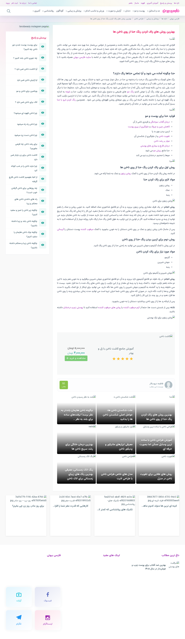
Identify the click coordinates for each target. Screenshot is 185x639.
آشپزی (37, 11)
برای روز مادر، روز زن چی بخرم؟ (28, 506)
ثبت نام (15, 3)
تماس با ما (32, 3)
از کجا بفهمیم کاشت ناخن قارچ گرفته (23, 179)
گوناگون (59, 11)
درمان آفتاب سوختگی (160, 122)
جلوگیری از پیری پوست (138, 127)
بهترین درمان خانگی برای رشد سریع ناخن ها (79, 446)
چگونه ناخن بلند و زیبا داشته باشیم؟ (24, 223)
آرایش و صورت (114, 11)
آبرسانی (60, 229)
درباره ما (23, 3)
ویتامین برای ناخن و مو (26, 91)
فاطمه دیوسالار (156, 384)
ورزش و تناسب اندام (94, 11)
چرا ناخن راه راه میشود (27, 124)
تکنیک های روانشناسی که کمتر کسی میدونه (110, 510)
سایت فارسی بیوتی (82, 57)
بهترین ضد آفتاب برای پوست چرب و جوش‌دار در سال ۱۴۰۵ (149, 567)
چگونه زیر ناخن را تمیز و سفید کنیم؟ (23, 212)
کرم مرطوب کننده (131, 307)
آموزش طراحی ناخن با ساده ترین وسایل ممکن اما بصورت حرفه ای (155, 444)
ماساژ (137, 3)
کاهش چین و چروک (160, 127)
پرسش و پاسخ (166, 3)
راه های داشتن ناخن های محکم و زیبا (25, 201)
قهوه (143, 3)
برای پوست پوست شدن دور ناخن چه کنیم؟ (24, 47)
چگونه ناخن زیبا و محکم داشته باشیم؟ (23, 245)
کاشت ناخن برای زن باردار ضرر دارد (24, 157)
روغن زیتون (125, 173)
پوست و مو (139, 11)
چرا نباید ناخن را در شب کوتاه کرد (24, 168)
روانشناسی (49, 11)
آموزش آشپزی (152, 3)
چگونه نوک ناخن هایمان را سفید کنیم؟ (25, 234)
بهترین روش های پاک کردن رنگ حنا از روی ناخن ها (156, 417)
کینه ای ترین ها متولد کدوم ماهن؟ (158, 506)
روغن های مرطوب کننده (109, 307)
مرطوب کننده (87, 229)
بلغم (131, 3)
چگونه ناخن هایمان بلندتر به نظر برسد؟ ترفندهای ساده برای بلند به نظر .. (77, 414)
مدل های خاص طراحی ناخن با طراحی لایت (117, 476)
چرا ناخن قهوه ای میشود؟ (25, 113)
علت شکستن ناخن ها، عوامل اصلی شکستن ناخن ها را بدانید (118, 414)
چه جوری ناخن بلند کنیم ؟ (25, 58)
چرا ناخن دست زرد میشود (25, 135)
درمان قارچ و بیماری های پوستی (155, 146)
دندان (127, 11)
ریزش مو (157, 151)
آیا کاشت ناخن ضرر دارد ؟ (26, 69)
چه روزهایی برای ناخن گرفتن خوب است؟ (24, 190)
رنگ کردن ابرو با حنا (66, 100)
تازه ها (176, 3)
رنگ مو (130, 92)
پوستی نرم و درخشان (73, 307)
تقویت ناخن (164, 136)
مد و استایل (154, 11)
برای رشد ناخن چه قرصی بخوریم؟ (26, 146)
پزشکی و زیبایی (74, 11)
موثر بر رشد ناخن (162, 141)
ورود (8, 3)
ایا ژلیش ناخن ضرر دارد (27, 80)
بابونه (68, 92)
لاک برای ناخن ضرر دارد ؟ (26, 102)
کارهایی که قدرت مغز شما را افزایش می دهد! (64, 506)
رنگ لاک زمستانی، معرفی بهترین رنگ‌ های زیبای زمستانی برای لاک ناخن (79, 474)
